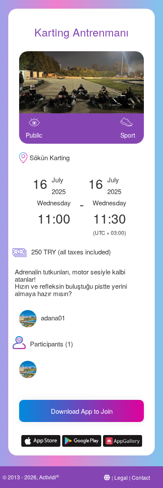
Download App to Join (82, 410)
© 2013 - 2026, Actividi (31, 477)
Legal (121, 477)
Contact (141, 477)
